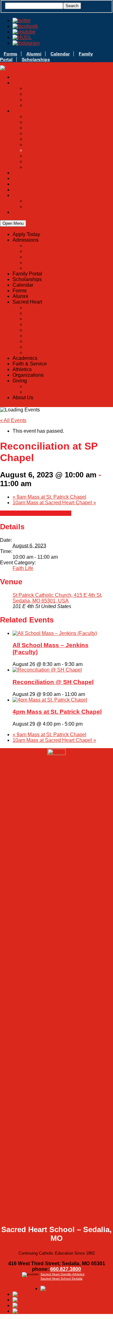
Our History (69, 116)
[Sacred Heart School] (27, 68)
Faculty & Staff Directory (69, 144)
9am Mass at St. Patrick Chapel (49, 497)
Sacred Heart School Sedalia (61, 1278)
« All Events (13, 420)
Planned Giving (69, 206)
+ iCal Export (56, 513)
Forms (10, 53)
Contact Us (69, 167)
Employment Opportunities (69, 161)
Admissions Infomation (69, 88)
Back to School (69, 105)
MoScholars (69, 99)
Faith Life (23, 568)
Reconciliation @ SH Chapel (53, 682)
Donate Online (69, 201)
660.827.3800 (65, 1269)
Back (30, 245)
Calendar (60, 53)
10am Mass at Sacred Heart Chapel (54, 502)
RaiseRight (69, 156)
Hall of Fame (69, 122)
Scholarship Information (69, 94)
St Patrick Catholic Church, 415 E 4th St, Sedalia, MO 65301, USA (57, 597)
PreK (69, 139)
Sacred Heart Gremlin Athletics (62, 1274)
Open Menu (13, 223)
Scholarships (36, 59)
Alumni (33, 53)
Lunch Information (69, 133)
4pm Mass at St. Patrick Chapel (57, 711)
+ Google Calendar (21, 513)
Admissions (38, 251)
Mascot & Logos (69, 127)
